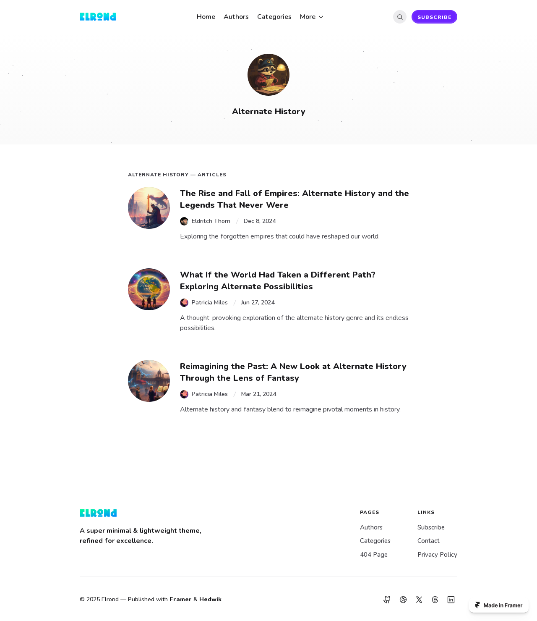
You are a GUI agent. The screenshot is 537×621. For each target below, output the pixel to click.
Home (206, 16)
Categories (274, 16)
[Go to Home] (105, 17)
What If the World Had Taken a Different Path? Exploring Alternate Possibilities (279, 280)
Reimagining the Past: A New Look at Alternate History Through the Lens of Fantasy (294, 372)
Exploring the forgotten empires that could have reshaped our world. (280, 236)
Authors (236, 16)
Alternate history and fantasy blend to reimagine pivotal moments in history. (290, 409)
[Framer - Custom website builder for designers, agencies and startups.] (499, 605)
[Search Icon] (400, 17)
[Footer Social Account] (387, 599)
